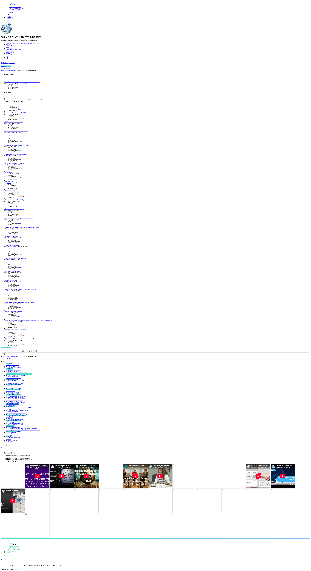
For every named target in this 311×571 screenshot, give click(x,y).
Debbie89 (20, 205)
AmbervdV (20, 285)
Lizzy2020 (20, 254)
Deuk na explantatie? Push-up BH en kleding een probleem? (20, 289)
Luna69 (9, 174)
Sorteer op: (20, 351)
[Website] (7, 33)
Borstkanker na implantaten (12, 271)
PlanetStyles (20, 565)
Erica (8, 146)
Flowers (9, 183)
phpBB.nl (17, 569)
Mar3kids (20, 177)
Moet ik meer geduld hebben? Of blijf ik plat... (16, 200)
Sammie (20, 267)
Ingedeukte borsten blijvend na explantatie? (16, 131)
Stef (19, 109)
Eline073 (9, 132)
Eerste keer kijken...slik (11, 280)
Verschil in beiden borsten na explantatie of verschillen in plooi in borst (23, 227)
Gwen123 (9, 155)
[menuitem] (11, 3)
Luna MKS (9, 83)
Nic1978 (9, 281)
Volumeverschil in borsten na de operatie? (16, 329)
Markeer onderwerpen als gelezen (9, 70)
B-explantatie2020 (11, 246)
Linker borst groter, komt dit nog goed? (15, 163)
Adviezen (27, 83)
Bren (19, 316)
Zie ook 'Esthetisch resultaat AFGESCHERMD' (18, 112)
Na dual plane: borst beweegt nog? (14, 122)
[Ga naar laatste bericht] (23, 87)
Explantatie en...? (9, 181)
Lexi (8, 210)
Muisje (19, 223)
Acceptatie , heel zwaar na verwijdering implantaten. (18, 145)
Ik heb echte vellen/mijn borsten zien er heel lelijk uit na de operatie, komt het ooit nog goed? (28, 320)
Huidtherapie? (9, 172)
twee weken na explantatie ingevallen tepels (16, 154)
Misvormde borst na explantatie (13, 311)
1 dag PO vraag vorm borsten (12, 245)
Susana (20, 150)
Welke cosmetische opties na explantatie (15, 258)
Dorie (19, 159)
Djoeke (8, 313)
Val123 (8, 290)
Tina (8, 123)
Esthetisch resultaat (8, 63)
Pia (8, 219)
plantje (8, 272)
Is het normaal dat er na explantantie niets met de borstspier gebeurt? (23, 338)
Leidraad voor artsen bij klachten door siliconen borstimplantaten (23, 82)
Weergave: (5, 351)
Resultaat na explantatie (11, 236)
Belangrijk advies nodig (11, 190)
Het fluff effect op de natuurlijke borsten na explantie (19, 218)
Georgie (9, 164)
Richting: (34, 351)
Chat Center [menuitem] (13, 4)
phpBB (8, 565)
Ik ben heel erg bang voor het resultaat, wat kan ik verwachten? (21, 302)
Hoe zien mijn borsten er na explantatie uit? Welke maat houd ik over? (24, 99)
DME (8, 201)
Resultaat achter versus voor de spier (14, 209)
